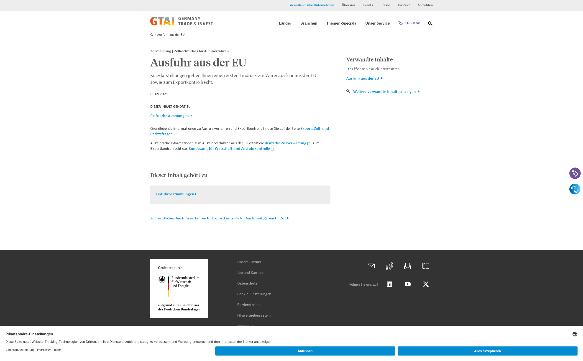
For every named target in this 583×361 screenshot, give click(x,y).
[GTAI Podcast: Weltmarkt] (389, 266)
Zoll (283, 218)
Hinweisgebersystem (254, 315)
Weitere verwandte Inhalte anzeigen (385, 91)
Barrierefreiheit (249, 305)
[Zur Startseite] (181, 24)
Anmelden (425, 5)
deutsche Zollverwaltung (285, 143)
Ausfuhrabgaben (259, 218)
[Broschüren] (426, 266)
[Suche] (430, 24)
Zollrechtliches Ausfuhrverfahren (178, 218)
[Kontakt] (371, 266)
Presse (385, 5)
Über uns (348, 5)
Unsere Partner (249, 262)
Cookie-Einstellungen (254, 294)
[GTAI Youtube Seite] (407, 284)
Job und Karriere (250, 273)
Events (368, 5)
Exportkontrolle (226, 218)
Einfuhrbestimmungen (169, 116)
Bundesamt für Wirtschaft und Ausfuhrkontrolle (229, 148)
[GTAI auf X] (426, 284)
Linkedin (389, 284)
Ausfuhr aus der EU (363, 78)
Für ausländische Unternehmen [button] (311, 5)
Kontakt (404, 5)
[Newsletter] (407, 266)
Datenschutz (247, 283)
